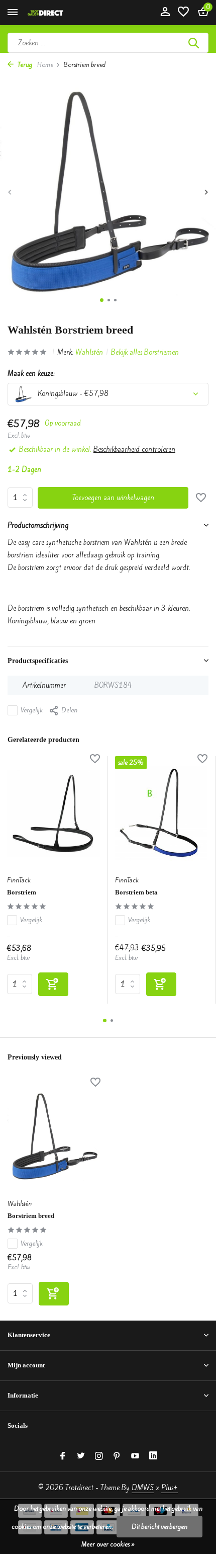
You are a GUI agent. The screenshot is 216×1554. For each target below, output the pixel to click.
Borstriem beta (136, 892)
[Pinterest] (117, 1456)
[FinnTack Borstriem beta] (161, 813)
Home (45, 64)
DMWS (143, 1488)
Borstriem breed (31, 1215)
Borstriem (21, 892)
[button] (101, 300)
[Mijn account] (165, 13)
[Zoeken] (194, 43)
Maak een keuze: (31, 373)
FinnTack (19, 880)
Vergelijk (32, 710)
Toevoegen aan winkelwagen (113, 498)
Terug (24, 64)
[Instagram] (99, 1456)
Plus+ (169, 1488)
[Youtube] (135, 1456)
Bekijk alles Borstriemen (145, 352)
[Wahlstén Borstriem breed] (54, 1137)
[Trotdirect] (53, 13)
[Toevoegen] (53, 984)
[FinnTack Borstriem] (53, 813)
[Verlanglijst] (183, 12)
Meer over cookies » (108, 1544)
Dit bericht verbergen (159, 1526)
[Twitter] (81, 1456)
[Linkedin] (153, 1456)
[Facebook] (63, 1456)
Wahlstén (89, 352)
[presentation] (10, 192)
